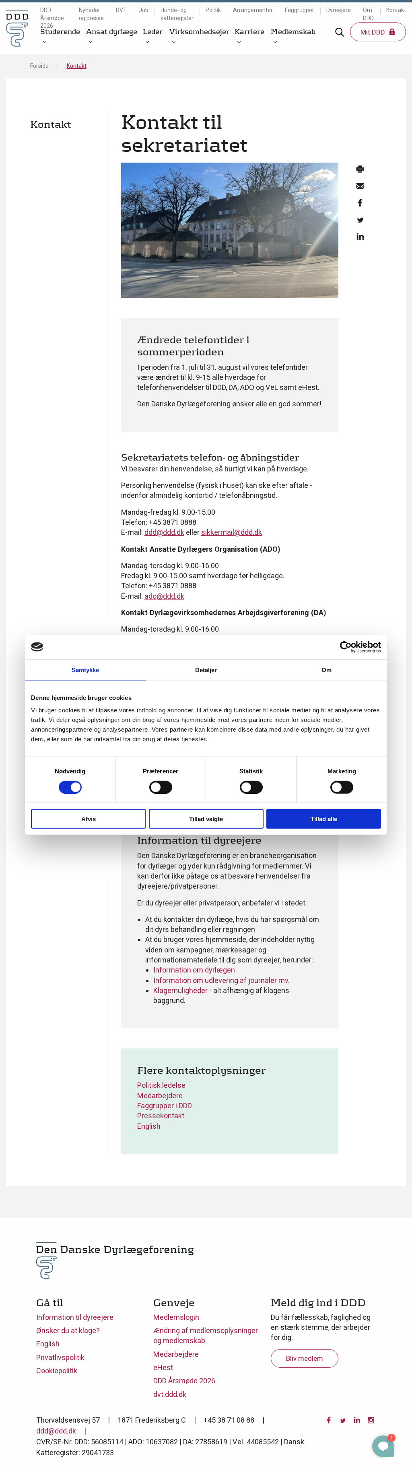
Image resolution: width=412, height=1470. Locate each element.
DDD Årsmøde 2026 (52, 18)
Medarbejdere (160, 1095)
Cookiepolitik (56, 1370)
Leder (153, 31)
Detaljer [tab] (206, 669)
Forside (39, 66)
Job (143, 10)
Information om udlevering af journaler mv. (221, 980)
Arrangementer (253, 10)
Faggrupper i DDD (164, 1105)
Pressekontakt (160, 1115)
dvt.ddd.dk (169, 1394)
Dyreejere (338, 10)
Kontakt (396, 10)
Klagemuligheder (180, 990)
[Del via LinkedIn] (360, 238)
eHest (163, 1367)
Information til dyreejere (74, 1317)
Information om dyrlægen (194, 970)
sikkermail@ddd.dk (231, 532)
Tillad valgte (206, 819)
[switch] (160, 787)
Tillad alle (324, 819)
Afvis (88, 819)
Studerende (60, 31)
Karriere (249, 31)
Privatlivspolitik (60, 1357)
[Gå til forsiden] (17, 28)
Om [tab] (326, 669)
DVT (121, 10)
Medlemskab (293, 31)
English (149, 1126)
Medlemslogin (176, 1317)
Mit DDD (373, 32)
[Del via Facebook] (360, 204)
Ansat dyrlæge (111, 31)
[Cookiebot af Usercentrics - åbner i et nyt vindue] (346, 647)
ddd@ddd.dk (164, 532)
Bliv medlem (304, 1358)
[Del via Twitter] (360, 221)
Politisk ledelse (161, 1085)
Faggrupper (299, 10)
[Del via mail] (360, 187)
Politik (213, 10)
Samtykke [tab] (85, 669)
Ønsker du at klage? (68, 1330)
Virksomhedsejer (199, 31)
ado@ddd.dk (164, 596)
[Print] (360, 171)
